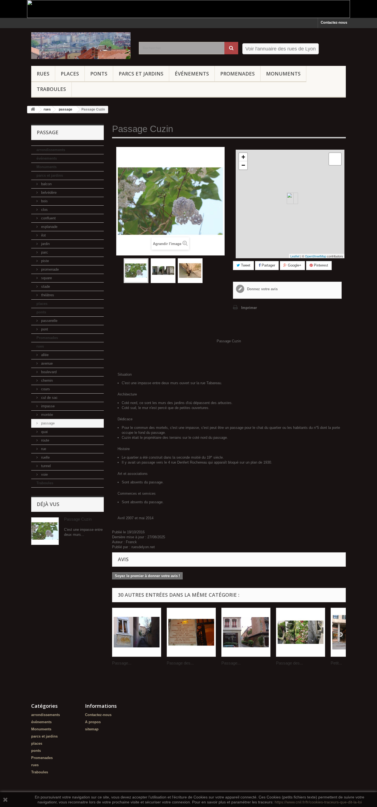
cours (45, 389)
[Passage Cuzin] (136, 271)
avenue (46, 363)
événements (192, 73)
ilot (43, 235)
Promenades (237, 73)
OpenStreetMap (315, 256)
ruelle (45, 457)
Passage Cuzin (78, 519)
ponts (98, 73)
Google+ (294, 265)
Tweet (245, 265)
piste (44, 261)
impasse (47, 406)
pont (44, 329)
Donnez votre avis (262, 289)
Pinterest (320, 265)
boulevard (48, 372)
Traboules (51, 89)
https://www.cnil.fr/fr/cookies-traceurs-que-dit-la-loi (318, 802)
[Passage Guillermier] (136, 632)
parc (44, 252)
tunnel (45, 466)
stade (45, 286)
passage (47, 423)
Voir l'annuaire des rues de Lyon (280, 49)
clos (44, 210)
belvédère (48, 192)
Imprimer (249, 308)
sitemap (92, 729)
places (70, 73)
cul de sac (49, 398)
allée (44, 355)
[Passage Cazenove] (245, 632)
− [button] (243, 165)
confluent (48, 218)
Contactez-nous (334, 22)
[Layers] (335, 159)
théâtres (47, 295)
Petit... (336, 663)
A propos (93, 722)
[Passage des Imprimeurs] (191, 632)
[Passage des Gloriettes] (300, 632)
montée (46, 415)
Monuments (283, 73)
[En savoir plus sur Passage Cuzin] (45, 531)
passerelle (48, 321)
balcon (46, 184)
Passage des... (180, 663)
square (46, 278)
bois (44, 201)
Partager (268, 265)
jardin (45, 244)
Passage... (121, 663)
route (44, 440)
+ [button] (243, 157)
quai (44, 432)
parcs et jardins (141, 73)
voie (44, 474)
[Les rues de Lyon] (81, 45)
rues (43, 73)
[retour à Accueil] (33, 109)
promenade (49, 269)
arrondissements (50, 150)
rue (43, 449)
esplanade (48, 227)
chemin (46, 380)
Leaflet (294, 256)
